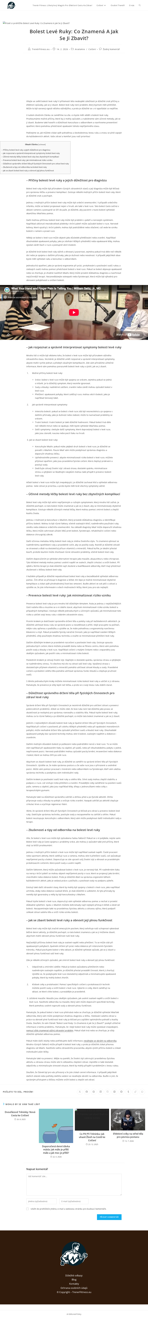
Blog (74, 1279)
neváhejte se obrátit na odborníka (100, 1040)
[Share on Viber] (107, 1092)
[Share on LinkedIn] (100, 1092)
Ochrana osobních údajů (74, 1288)
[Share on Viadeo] (135, 1092)
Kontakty (74, 1283)
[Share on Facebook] (87, 1092)
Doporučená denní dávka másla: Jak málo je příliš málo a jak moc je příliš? (56, 1149)
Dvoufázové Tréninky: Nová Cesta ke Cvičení (20, 1113)
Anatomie (80, 49)
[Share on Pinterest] (94, 1092)
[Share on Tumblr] (128, 1092)
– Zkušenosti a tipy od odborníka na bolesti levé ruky (24, 167)
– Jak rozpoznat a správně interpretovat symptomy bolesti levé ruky (31, 153)
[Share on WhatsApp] (142, 1092)
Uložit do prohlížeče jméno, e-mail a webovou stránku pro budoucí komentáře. (69, 1208)
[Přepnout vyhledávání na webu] (140, 5)
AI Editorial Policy (74, 1314)
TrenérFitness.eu (41, 49)
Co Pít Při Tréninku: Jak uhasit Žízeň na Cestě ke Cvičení (92, 1137)
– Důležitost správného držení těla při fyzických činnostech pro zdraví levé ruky (35, 163)
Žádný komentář (111, 49)
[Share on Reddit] (121, 1092)
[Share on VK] (114, 1092)
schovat (42, 144)
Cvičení (92, 49)
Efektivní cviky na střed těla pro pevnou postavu (128, 1135)
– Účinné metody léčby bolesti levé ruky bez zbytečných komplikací (30, 156)
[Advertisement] (74, 76)
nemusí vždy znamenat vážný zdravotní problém (49, 1030)
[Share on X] (80, 1092)
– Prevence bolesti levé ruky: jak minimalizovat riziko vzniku (27, 160)
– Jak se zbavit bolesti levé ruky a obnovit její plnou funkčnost (28, 170)
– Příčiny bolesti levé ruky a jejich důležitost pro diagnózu (26, 150)
